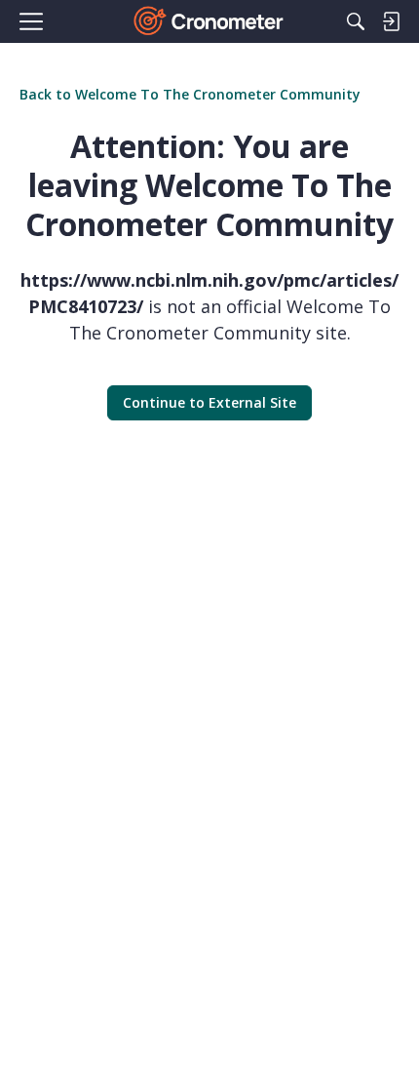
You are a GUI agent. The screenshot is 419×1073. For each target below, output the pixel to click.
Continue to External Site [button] (209, 402)
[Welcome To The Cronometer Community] (210, 21)
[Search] (355, 21)
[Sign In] (390, 21)
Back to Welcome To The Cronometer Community (190, 94)
